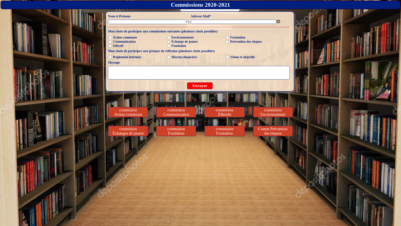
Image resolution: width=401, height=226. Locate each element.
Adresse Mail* (201, 16)
